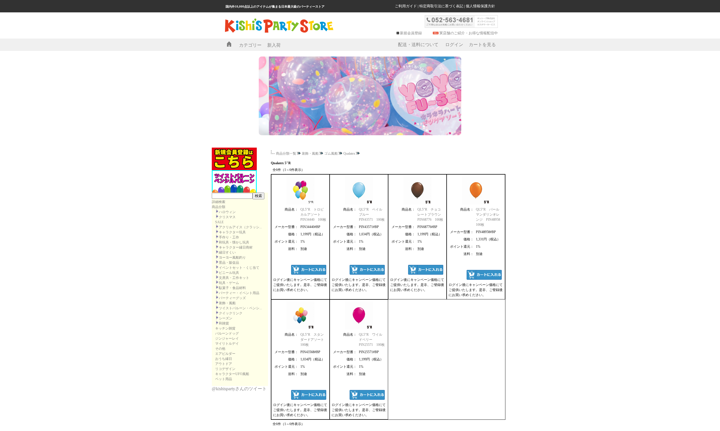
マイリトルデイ (227, 344)
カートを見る (482, 44)
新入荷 (274, 45)
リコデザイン (225, 369)
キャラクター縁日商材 (236, 247)
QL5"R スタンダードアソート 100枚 (313, 340)
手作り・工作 (229, 237)
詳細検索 (218, 202)
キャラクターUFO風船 (232, 374)
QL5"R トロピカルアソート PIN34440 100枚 (313, 214)
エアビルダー (225, 354)
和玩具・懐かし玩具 (234, 242)
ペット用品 (223, 379)
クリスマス (227, 217)
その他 (220, 349)
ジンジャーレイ (227, 338)
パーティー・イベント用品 (239, 293)
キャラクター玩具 (232, 232)
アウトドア (223, 364)
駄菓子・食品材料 (232, 288)
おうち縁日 (223, 359)
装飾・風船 (227, 303)
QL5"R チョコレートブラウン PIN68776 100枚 (430, 214)
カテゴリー (250, 45)
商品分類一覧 (286, 153)
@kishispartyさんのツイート (239, 388)
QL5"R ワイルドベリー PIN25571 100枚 (372, 340)
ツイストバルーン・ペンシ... (240, 308)
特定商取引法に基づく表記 (441, 6)
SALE (219, 222)
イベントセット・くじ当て (239, 268)
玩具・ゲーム (229, 283)
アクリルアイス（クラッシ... (240, 227)
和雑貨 (224, 323)
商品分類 (218, 207)
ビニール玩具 (229, 273)
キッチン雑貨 (225, 328)
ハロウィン (227, 212)
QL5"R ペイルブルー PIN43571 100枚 (372, 214)
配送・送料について (418, 44)
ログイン (454, 44)
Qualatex (349, 153)
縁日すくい (227, 252)
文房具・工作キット (234, 278)
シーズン (225, 318)
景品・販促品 (229, 263)
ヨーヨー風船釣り (232, 257)
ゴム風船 (331, 153)
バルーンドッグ (227, 333)
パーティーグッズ (232, 298)
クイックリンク (230, 313)
